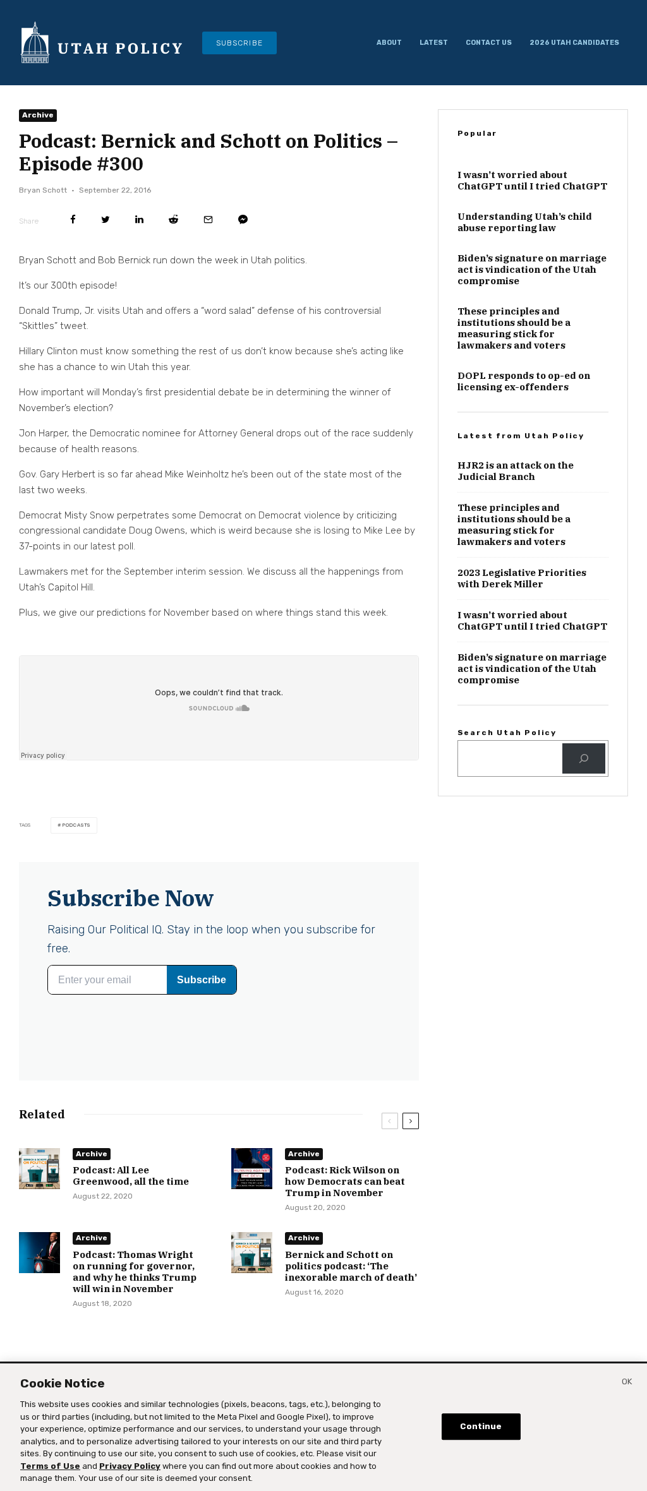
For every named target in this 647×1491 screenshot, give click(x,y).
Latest (434, 43)
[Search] (583, 758)
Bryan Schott (43, 190)
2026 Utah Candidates (574, 43)
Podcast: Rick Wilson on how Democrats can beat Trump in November (345, 1182)
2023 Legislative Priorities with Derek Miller (521, 578)
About (389, 43)
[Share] (73, 219)
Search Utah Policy (507, 732)
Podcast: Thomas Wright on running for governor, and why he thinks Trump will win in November (135, 1272)
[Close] (627, 1384)
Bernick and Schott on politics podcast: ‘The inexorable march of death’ (351, 1266)
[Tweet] (105, 219)
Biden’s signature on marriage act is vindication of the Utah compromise (532, 270)
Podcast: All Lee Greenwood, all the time (131, 1176)
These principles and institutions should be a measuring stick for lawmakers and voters (514, 328)
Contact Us (489, 43)
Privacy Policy (129, 1466)
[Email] (208, 219)
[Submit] (173, 219)
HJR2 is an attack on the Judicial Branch (515, 471)
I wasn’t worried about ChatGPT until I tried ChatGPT (532, 180)
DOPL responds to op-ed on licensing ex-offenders (523, 381)
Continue (481, 1426)
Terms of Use (50, 1466)
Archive (38, 115)
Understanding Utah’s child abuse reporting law (524, 222)
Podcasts (76, 825)
